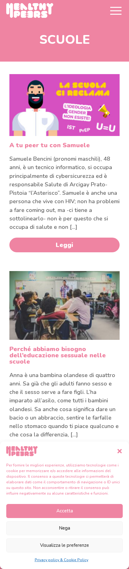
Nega (64, 528)
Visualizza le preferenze (64, 545)
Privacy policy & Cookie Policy (61, 559)
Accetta (64, 511)
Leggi (64, 245)
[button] (119, 451)
